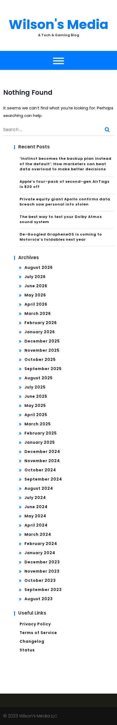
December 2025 (42, 341)
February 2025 (40, 433)
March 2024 (37, 534)
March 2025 (37, 424)
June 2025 (35, 396)
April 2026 (35, 304)
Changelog (32, 641)
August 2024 (38, 488)
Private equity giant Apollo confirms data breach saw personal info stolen (65, 202)
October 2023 (40, 580)
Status (27, 650)
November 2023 (42, 571)
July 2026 (35, 276)
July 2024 (35, 497)
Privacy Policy (35, 624)
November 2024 (42, 460)
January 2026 (39, 332)
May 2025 (35, 405)
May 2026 (35, 295)
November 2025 (42, 350)
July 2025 (35, 387)
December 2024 (42, 451)
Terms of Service (38, 632)
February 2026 (40, 322)
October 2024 (40, 470)
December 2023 (42, 562)
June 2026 (35, 286)
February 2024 (40, 543)
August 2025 (38, 378)
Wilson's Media (58, 24)
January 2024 (39, 553)
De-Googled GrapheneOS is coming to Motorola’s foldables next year (61, 237)
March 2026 (37, 313)
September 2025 (43, 368)
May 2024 (35, 516)
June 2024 (36, 507)
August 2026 (38, 267)
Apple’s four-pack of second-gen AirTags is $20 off (64, 184)
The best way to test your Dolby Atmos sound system (61, 219)
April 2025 (35, 414)
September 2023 (43, 589)
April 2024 (36, 525)
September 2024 (43, 479)
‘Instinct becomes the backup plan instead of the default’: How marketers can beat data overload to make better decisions (66, 164)
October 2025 (40, 359)
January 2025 (39, 442)
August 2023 (38, 599)
